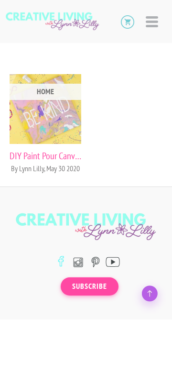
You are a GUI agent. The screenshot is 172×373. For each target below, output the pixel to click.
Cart (127, 21)
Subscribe (89, 286)
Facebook (61, 262)
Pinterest (95, 262)
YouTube (112, 262)
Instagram (78, 262)
